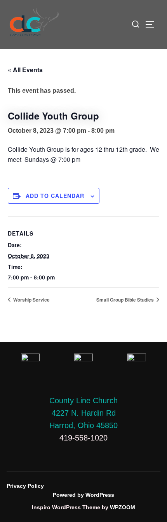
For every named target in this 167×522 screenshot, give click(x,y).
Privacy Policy (25, 486)
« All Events (25, 69)
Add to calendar (55, 195)
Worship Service (31, 299)
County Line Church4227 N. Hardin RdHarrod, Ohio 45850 (83, 413)
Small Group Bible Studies (125, 299)
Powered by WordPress (83, 495)
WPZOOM (122, 507)
